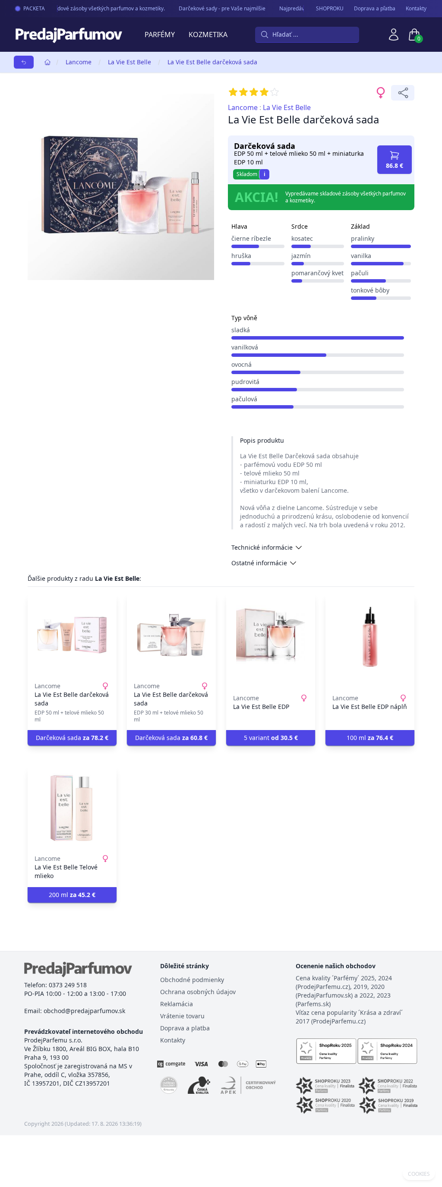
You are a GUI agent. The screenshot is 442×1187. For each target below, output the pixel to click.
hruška (241, 256)
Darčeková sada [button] (72, 738)
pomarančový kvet (317, 273)
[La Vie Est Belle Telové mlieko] (72, 807)
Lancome (79, 62)
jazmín (301, 256)
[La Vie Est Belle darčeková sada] (72, 635)
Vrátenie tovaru (182, 1016)
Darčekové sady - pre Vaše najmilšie (217, 8)
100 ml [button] (370, 738)
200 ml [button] (72, 895)
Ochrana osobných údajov (198, 992)
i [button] (264, 174)
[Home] (47, 62)
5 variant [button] (271, 738)
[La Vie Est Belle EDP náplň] (369, 635)
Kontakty (416, 8)
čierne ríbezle (251, 238)
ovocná (241, 364)
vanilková (244, 347)
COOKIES (419, 1174)
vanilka (361, 256)
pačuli (360, 273)
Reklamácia (176, 1004)
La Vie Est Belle (129, 62)
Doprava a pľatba (374, 8)
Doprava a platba (185, 1028)
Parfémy (160, 34)
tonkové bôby (370, 290)
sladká (240, 330)
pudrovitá (245, 382)
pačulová (244, 399)
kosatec (302, 238)
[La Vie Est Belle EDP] (270, 635)
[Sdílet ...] (403, 93)
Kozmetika (208, 34)
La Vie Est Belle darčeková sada (212, 62)
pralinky (362, 238)
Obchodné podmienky (192, 980)
